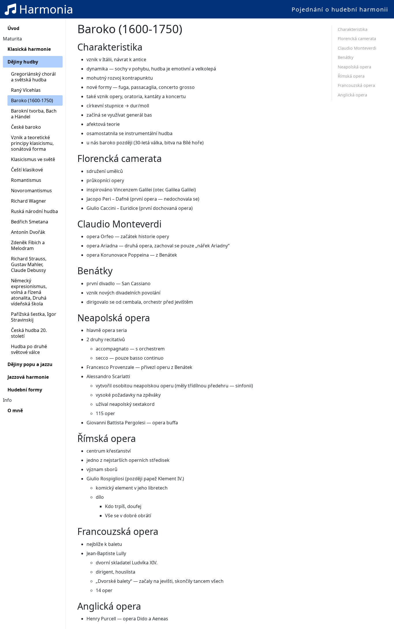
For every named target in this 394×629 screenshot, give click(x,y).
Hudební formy (24, 390)
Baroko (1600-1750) (32, 100)
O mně (15, 410)
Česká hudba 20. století (29, 333)
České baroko (26, 127)
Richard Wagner (28, 201)
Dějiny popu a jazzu (29, 364)
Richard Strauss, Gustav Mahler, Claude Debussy (28, 264)
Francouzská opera (356, 85)
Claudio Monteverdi (357, 48)
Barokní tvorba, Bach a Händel (34, 114)
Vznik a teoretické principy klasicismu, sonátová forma (32, 143)
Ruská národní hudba (34, 211)
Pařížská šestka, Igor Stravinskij (33, 317)
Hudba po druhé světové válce (29, 349)
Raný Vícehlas (26, 90)
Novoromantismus (31, 190)
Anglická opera (352, 95)
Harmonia (44, 9)
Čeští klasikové (27, 170)
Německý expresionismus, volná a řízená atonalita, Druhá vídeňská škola (29, 292)
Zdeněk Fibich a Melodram (28, 245)
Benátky (345, 57)
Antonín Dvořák (28, 232)
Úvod (13, 28)
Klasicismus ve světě (33, 159)
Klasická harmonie (29, 49)
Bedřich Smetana (29, 222)
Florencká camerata (357, 38)
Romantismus (26, 180)
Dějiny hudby (22, 62)
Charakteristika (352, 29)
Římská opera (351, 76)
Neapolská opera (354, 67)
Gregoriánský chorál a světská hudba (33, 77)
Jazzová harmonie (28, 377)
